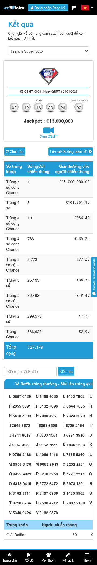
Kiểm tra (66, 371)
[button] (87, 7)
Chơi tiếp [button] (16, 151)
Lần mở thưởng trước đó (69, 151)
